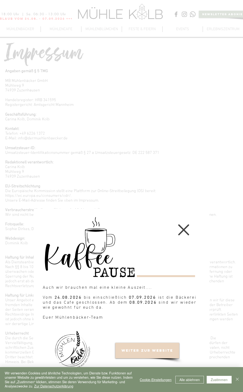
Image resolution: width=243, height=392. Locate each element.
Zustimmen (219, 379)
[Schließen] (237, 379)
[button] (184, 229)
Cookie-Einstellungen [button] (156, 379)
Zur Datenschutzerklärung (53, 386)
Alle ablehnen (189, 379)
